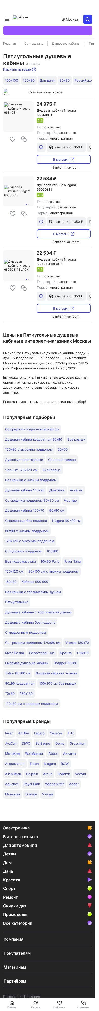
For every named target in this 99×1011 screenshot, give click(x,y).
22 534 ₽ (46, 178)
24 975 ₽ (46, 104)
